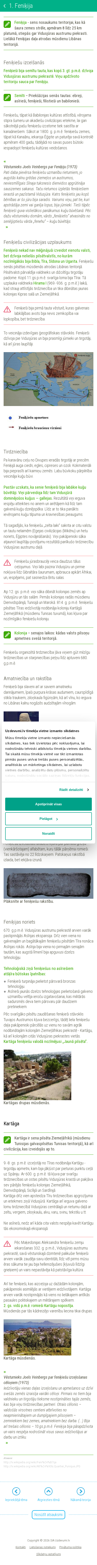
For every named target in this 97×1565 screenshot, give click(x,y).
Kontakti (21, 1547)
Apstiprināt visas (48, 804)
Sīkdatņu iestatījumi (48, 1554)
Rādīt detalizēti (71, 790)
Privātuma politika (70, 1547)
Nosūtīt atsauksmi (48, 1514)
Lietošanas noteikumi (43, 1547)
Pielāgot (45, 819)
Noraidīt (48, 833)
